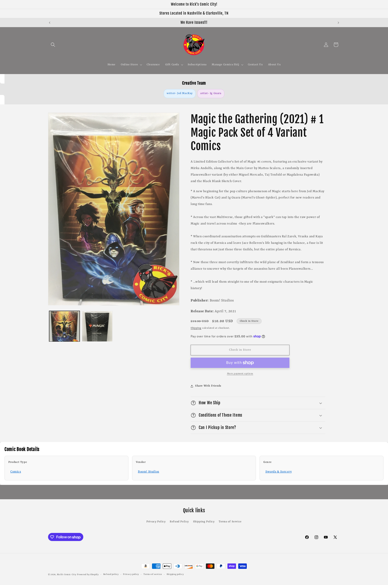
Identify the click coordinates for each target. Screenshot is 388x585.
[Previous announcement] (50, 22)
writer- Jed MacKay (180, 93)
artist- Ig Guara (210, 93)
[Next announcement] (338, 22)
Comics (15, 471)
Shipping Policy (204, 521)
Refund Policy (179, 521)
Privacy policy (131, 574)
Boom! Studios (148, 471)
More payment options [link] (240, 373)
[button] (53, 45)
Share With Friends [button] (208, 385)
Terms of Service (230, 521)
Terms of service (152, 574)
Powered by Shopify (88, 574)
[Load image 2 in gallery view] (97, 326)
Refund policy (111, 574)
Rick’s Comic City (66, 574)
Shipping (196, 328)
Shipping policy (175, 574)
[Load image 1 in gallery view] (64, 326)
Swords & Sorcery (278, 471)
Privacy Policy (155, 521)
